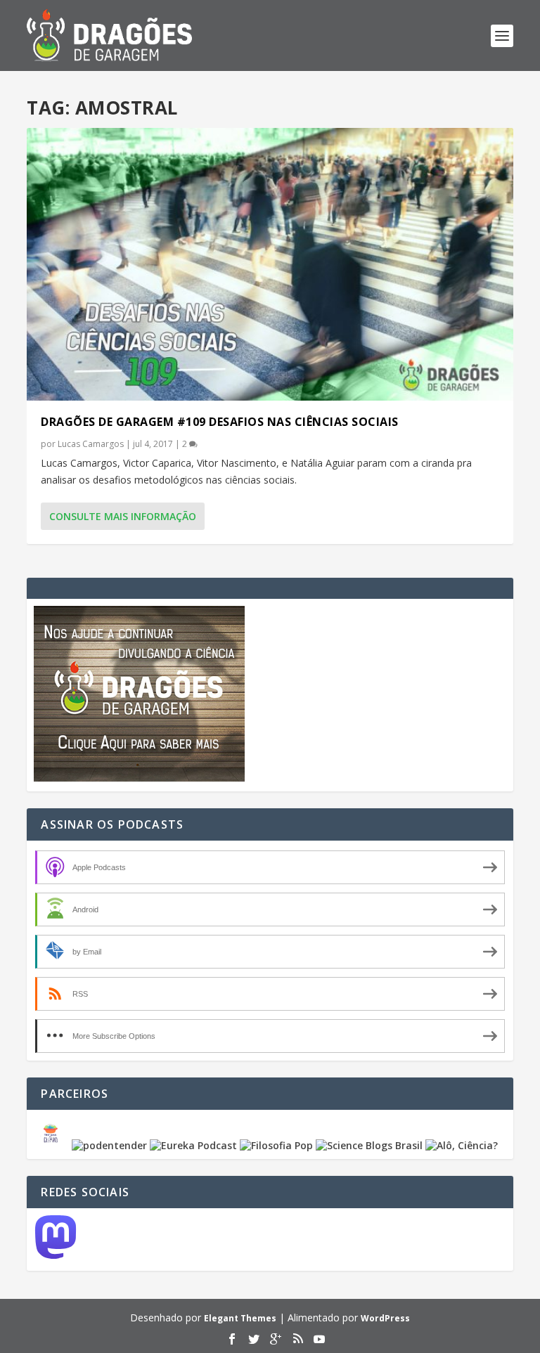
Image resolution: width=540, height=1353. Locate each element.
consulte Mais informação (122, 516)
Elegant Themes (240, 1318)
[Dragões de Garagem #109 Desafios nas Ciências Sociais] (270, 264)
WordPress (385, 1318)
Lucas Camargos (91, 444)
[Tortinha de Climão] (53, 1145)
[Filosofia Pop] (276, 1145)
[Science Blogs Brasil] (369, 1145)
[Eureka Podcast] (193, 1145)
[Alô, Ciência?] (461, 1145)
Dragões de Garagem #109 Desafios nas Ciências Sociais (220, 421)
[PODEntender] (109, 1145)
